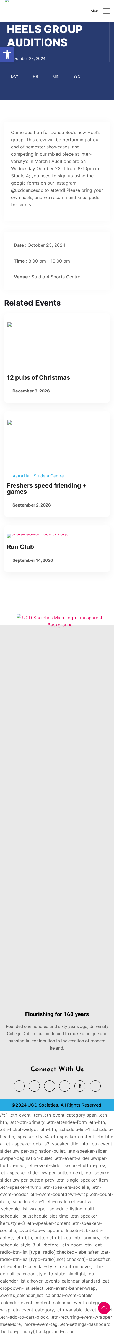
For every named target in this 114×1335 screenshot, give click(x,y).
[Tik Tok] (95, 1086)
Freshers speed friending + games (47, 488)
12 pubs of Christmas (38, 377)
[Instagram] (64, 1086)
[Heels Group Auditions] (57, 345)
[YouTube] (34, 1086)
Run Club (20, 546)
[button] (7, 54)
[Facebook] (80, 1086)
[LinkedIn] (49, 1086)
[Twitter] (19, 1086)
